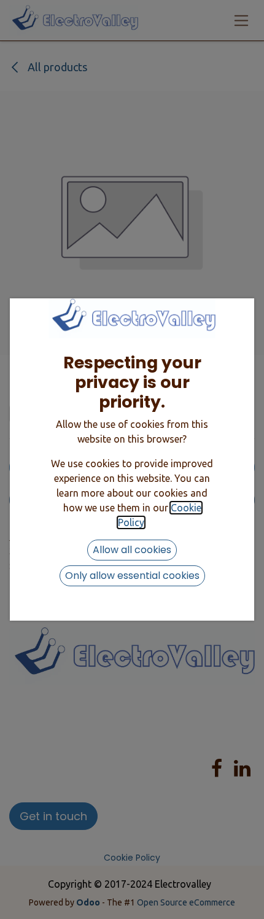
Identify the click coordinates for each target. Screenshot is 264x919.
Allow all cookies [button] (132, 550)
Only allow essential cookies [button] (132, 575)
